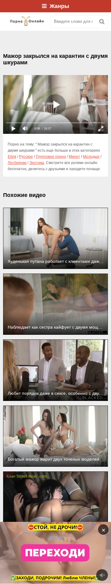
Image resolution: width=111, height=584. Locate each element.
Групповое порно (51, 156)
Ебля (12, 156)
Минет (74, 156)
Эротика (36, 163)
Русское (26, 156)
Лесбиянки (17, 163)
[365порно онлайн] (24, 21)
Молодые (91, 156)
